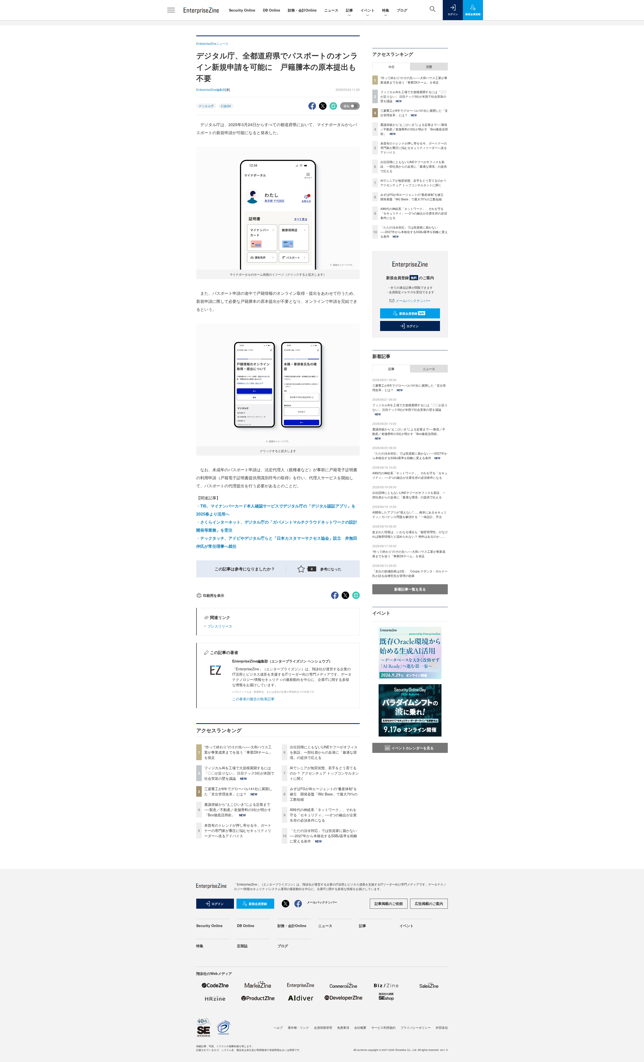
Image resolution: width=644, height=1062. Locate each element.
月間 (429, 66)
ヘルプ (278, 1027)
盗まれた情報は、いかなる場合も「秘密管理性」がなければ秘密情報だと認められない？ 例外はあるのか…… (410, 534)
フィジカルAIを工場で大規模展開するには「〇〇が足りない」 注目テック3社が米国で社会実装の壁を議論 (239, 773)
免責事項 (343, 1027)
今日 (391, 66)
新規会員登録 (411, 313)
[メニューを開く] (171, 10)
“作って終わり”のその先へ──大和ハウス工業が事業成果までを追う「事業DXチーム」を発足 (238, 752)
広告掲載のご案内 (429, 903)
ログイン (413, 326)
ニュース (331, 10)
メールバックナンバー (413, 300)
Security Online (242, 10)
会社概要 (360, 1027)
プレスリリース (220, 626)
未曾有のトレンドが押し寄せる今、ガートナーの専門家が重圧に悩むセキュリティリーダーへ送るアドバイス (237, 830)
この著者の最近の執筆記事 (253, 698)
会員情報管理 (323, 1027)
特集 (385, 10)
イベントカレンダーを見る (412, 747)
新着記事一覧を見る (410, 589)
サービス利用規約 (383, 1027)
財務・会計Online (302, 10)
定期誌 (242, 945)
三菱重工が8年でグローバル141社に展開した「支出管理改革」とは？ (238, 791)
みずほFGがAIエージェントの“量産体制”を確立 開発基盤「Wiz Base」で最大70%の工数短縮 (323, 794)
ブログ (402, 10)
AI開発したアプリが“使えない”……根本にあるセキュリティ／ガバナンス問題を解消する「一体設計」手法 (409, 514)
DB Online (271, 10)
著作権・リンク (298, 1027)
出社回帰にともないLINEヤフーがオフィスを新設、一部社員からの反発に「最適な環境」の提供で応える (323, 752)
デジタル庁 (206, 106)
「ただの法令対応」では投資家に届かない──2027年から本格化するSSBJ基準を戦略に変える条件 (323, 836)
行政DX (226, 106)
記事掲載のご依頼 (389, 903)
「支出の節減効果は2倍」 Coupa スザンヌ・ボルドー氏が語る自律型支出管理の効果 (410, 573)
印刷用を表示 (213, 595)
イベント (367, 10)
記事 (349, 10)
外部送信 (442, 1027)
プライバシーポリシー (415, 1027)
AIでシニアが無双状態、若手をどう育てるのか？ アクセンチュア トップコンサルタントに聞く (324, 773)
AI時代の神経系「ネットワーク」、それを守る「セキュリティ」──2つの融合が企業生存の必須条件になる (323, 815)
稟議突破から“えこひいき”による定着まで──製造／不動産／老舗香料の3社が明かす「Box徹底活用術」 (237, 809)
